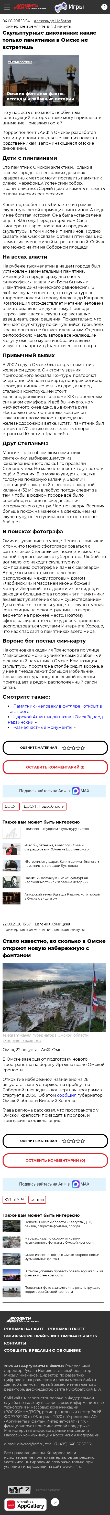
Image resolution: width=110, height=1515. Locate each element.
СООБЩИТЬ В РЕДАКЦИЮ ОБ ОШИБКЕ (42, 1350)
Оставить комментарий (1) (55, 767)
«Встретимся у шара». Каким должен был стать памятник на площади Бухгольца (62, 864)
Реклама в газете (66, 1329)
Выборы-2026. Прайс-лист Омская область (50, 1336)
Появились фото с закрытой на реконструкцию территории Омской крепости (62, 1290)
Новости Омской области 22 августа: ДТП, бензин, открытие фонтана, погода (58, 1224)
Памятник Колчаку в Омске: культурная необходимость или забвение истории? (56, 880)
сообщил (67, 1095)
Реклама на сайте (24, 1329)
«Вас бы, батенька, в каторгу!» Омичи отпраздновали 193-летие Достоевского (57, 847)
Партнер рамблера (48, 1489)
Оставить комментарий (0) (55, 1160)
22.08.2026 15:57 (17, 924)
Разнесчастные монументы (42, 727)
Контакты (15, 1343)
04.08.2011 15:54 (16, 21)
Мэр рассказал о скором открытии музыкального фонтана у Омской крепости (59, 1240)
